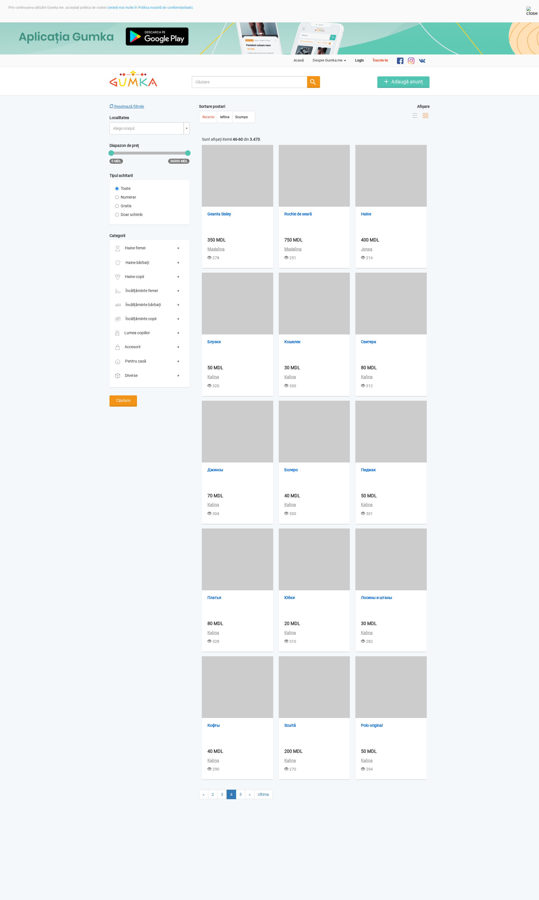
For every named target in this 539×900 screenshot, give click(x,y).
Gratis (126, 206)
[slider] (111, 153)
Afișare (423, 106)
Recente (208, 117)
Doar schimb (132, 214)
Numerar (128, 197)
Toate (126, 188)
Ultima (263, 794)
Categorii (117, 235)
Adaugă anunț (407, 82)
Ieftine (224, 117)
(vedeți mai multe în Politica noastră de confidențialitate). (150, 8)
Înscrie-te (380, 60)
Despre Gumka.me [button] (328, 60)
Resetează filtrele (128, 106)
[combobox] (250, 82)
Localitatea (119, 117)
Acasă (299, 60)
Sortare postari (212, 106)
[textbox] (147, 128)
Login (359, 60)
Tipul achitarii (121, 175)
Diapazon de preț (124, 145)
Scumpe (241, 117)
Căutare (123, 400)
